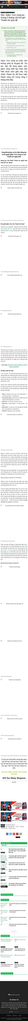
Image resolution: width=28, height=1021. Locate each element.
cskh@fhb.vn (16, 1011)
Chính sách (9, 1015)
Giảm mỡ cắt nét (12, 828)
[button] (26, 7)
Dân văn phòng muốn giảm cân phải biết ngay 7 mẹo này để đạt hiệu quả (17, 850)
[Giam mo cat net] (14, 816)
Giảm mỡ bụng (4, 828)
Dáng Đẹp (3, 873)
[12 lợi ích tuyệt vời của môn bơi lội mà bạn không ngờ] (4, 878)
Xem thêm (13, 931)
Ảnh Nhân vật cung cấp (10, 824)
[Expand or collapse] (25, 28)
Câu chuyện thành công (10, 12)
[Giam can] (14, 806)
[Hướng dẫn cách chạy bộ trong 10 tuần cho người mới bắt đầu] (4, 926)
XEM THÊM (4, 845)
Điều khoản (14, 1015)
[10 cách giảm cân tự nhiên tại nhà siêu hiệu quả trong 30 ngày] (7, 958)
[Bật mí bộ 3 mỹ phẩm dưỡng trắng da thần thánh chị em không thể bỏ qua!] (21, 958)
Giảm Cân (22, 826)
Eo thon (17, 826)
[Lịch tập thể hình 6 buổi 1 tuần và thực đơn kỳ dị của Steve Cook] (4, 920)
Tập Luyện (3, 12)
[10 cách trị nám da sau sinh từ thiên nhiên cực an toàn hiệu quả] (21, 943)
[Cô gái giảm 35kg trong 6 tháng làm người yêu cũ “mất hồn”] (4, 885)
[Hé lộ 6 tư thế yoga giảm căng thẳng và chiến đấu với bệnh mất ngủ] (4, 905)
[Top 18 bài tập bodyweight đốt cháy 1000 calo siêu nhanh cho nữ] (7, 943)
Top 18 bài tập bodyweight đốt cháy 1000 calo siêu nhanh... (7, 950)
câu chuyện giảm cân (10, 826)
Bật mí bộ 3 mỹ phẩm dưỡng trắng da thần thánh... (19, 966)
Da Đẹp (16, 946)
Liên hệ (19, 1015)
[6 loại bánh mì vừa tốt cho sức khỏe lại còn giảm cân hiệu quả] (4, 866)
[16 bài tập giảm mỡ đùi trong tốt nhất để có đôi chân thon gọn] (4, 859)
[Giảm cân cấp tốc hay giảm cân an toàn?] (4, 871)
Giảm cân (3, 852)
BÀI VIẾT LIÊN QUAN (6, 843)
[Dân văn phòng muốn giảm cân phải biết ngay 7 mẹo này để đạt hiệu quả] (4, 850)
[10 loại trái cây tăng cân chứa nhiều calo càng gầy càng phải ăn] (4, 912)
